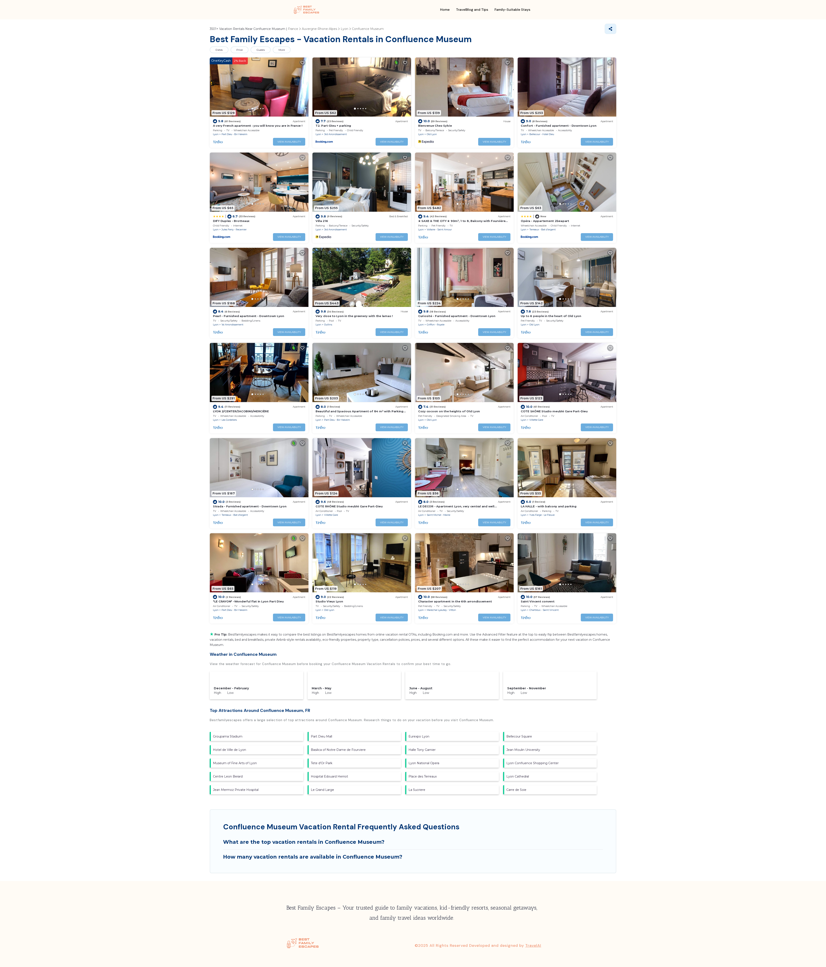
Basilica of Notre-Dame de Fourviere (338, 750)
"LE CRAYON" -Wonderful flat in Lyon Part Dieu (248, 601)
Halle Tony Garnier (422, 750)
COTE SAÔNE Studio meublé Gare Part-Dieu (554, 411)
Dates (219, 49)
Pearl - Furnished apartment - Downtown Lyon (248, 316)
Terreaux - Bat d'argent (542, 229)
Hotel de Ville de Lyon (229, 750)
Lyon (216, 134)
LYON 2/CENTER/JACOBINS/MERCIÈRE (241, 411)
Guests (260, 49)
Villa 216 (322, 221)
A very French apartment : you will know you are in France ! (257, 125)
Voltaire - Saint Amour (439, 229)
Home (445, 9)
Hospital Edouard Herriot (329, 776)
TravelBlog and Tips (472, 9)
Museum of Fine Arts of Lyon (235, 763)
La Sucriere (416, 790)
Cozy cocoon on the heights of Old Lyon (449, 411)
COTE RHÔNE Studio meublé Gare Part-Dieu (349, 506)
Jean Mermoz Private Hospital (236, 790)
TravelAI (533, 945)
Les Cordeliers (229, 419)
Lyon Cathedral (517, 776)
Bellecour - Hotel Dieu (541, 134)
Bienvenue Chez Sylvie (435, 125)
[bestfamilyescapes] (306, 9)
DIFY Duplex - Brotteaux (231, 221)
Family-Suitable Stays (512, 9)
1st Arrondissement (232, 324)
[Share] (610, 29)
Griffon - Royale (435, 324)
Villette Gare (536, 419)
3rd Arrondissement (335, 134)
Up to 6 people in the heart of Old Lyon (551, 316)
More (282, 49)
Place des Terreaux (422, 776)
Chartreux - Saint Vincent (544, 609)
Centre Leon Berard (228, 776)
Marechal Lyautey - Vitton (441, 609)
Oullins (328, 324)
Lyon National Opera (423, 763)
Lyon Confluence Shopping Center (532, 763)
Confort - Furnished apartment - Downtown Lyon (558, 125)
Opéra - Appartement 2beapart (545, 221)
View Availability (289, 141)
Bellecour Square (519, 736)
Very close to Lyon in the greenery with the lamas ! (354, 316)
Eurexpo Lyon (418, 736)
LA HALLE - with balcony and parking (548, 506)
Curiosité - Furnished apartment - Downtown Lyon (456, 316)
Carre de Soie (516, 790)
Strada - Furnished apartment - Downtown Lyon (250, 506)
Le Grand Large (322, 790)
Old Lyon (432, 134)
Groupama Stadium (227, 736)
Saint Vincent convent (538, 601)
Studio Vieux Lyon (329, 601)
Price (239, 49)
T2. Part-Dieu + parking (333, 125)
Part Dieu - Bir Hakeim (234, 134)
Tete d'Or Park (321, 763)
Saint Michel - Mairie (438, 514)
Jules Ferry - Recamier (234, 229)
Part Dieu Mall (321, 736)
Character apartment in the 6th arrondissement (455, 601)
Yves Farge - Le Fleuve (542, 514)
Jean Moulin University (523, 750)
